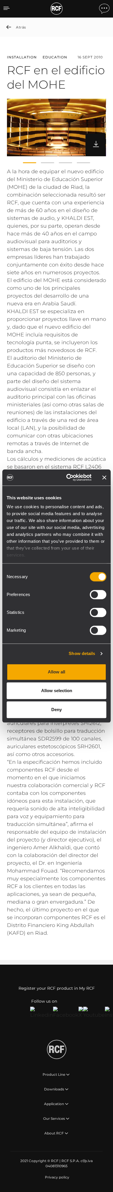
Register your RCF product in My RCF (57, 988)
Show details (82, 653)
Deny (56, 709)
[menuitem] (56, 1177)
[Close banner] (104, 477)
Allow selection (56, 690)
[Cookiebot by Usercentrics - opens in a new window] (68, 477)
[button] (29, 162)
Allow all (56, 671)
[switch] (98, 594)
